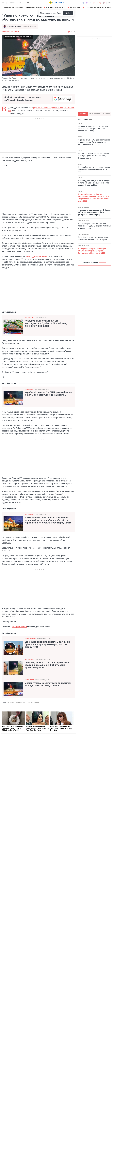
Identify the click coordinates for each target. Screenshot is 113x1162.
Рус (109, 3)
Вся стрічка (83, 119)
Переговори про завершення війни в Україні (23, 7)
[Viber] (87, 3)
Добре (68, 13)
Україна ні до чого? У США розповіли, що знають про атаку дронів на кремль (49, 393)
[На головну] (56, 3)
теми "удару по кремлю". (37, 256)
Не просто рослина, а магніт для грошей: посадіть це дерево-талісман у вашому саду (94, 226)
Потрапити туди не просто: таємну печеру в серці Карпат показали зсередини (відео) (93, 128)
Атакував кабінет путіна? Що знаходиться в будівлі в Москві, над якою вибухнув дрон (46, 323)
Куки (59, 13)
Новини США (29, 389)
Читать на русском (10, 31)
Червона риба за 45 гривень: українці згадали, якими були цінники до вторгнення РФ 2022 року (94, 142)
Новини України (30, 638)
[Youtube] (94, 2)
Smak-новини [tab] (94, 114)
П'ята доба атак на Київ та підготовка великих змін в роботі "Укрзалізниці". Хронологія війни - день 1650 (94, 197)
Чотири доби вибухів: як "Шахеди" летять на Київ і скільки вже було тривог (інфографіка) (94, 183)
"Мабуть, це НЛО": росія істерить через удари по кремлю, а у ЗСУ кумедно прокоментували (48, 665)
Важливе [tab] (106, 114)
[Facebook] (83, 2)
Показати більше (90, 262)
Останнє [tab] (83, 114)
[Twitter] (97, 2)
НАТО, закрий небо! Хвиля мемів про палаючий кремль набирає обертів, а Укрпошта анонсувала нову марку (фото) (48, 520)
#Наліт (30, 702)
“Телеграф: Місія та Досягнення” (99, 7)
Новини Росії (29, 680)
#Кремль (10, 702)
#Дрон (36, 702)
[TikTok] (103, 2)
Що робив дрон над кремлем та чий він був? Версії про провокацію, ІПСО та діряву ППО (48, 644)
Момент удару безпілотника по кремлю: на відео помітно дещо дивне (48, 684)
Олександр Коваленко (14, 26)
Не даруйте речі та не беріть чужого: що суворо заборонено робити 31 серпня (94, 169)
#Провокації (20, 702)
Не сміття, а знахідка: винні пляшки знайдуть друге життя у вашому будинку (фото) (93, 155)
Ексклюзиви (75, 7)
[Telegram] (90, 2)
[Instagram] (100, 2)
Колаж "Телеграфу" (11, 80)
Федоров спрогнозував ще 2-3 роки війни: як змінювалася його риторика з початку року (94, 212)
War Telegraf (29, 317)
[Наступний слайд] (111, 7)
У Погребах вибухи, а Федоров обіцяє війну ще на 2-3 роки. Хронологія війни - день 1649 (92, 251)
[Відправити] (28, 2)
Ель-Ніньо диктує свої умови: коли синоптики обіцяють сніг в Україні (93, 238)
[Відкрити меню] (3, 3)
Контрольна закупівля (55, 7)
